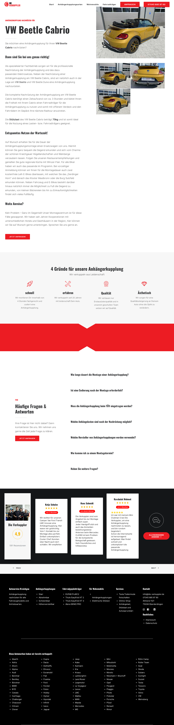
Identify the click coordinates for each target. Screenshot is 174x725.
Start (51, 4)
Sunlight (142, 676)
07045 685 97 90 (150, 597)
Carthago (16, 696)
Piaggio (110, 689)
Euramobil (47, 672)
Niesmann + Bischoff (116, 676)
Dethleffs (47, 666)
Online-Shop (124, 601)
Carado (15, 692)
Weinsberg (143, 699)
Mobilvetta (111, 666)
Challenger (17, 699)
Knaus (78, 672)
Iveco (45, 706)
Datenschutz (151, 623)
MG (76, 709)
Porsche (110, 699)
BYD (14, 689)
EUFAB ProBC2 (72, 594)
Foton (46, 689)
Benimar (15, 676)
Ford (45, 682)
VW (139, 696)
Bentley (15, 679)
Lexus (77, 689)
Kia (76, 669)
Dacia (45, 662)
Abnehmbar (44, 597)
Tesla (140, 682)
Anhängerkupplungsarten (70, 4)
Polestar (110, 696)
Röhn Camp (143, 659)
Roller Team (143, 662)
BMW (14, 686)
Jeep (77, 659)
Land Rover (80, 679)
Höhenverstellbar (46, 604)
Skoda (141, 669)
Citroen (15, 706)
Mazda (78, 702)
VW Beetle (20, 82)
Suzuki (141, 679)
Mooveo (110, 669)
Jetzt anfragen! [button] (17, 237)
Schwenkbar (44, 601)
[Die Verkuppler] (12, 4)
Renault (110, 706)
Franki (46, 679)
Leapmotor (80, 682)
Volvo (140, 692)
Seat (140, 666)
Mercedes (79, 706)
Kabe (77, 662)
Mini (108, 659)
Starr (41, 594)
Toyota (141, 689)
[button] (144, 610)
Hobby (46, 692)
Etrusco (46, 669)
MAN (77, 699)
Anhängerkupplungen (102, 597)
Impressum (151, 620)
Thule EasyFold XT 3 (74, 601)
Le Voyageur (80, 686)
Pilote (109, 692)
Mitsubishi (111, 662)
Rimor (109, 709)
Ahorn (14, 666)
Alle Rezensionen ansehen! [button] (156, 536)
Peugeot (110, 686)
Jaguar (46, 709)
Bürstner (16, 682)
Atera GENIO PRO (73, 604)
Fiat (45, 676)
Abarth (15, 659)
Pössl (109, 702)
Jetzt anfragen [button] (27, 438)
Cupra (46, 659)
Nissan (110, 679)
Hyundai (47, 699)
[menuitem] (52, 4)
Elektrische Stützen (101, 601)
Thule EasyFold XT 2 (74, 597)
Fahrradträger (109, 4)
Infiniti (46, 702)
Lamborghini (80, 676)
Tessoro (142, 686)
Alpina (15, 669)
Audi (14, 672)
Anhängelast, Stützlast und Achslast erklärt (126, 607)
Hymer (46, 696)
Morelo (110, 672)
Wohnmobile (93, 4)
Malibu (78, 696)
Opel (109, 682)
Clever (15, 709)
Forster (46, 686)
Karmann (79, 666)
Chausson (16, 702)
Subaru (141, 672)
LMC (77, 692)
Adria (14, 662)
